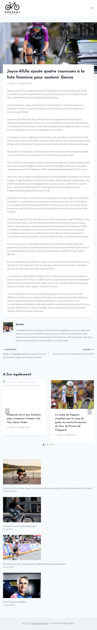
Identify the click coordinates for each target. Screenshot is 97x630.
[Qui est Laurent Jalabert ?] (48, 585)
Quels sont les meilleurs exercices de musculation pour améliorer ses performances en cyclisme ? (48, 488)
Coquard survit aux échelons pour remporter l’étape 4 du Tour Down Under (24, 419)
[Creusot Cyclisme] (12, 8)
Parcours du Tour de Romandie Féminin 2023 (73, 351)
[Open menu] (91, 8)
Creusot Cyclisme (39, 623)
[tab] (43, 444)
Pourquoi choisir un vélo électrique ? (20, 526)
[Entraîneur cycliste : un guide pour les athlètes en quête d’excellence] (48, 547)
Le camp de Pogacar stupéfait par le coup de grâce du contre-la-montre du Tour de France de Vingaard (70, 422)
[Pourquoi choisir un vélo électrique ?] (48, 509)
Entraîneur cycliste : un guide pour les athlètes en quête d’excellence (34, 564)
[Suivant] (90, 411)
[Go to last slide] (7, 411)
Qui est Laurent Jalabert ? (15, 602)
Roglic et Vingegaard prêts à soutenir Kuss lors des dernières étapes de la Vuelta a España (24, 353)
